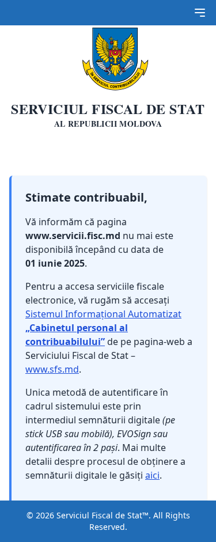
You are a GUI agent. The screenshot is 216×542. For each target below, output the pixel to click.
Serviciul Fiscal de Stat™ (102, 515)
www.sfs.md (52, 369)
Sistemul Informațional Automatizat (103, 328)
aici (152, 475)
